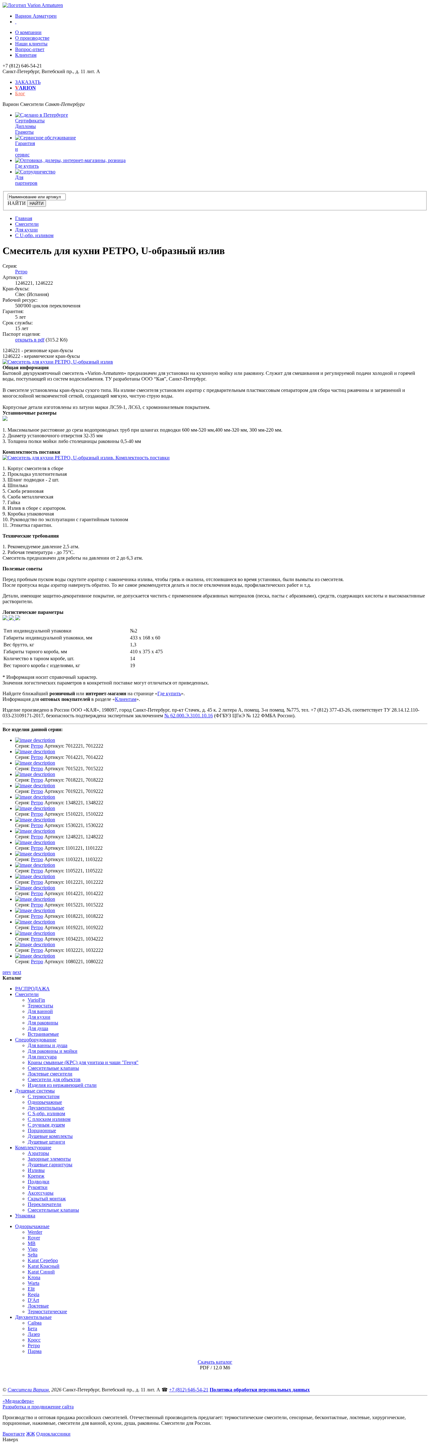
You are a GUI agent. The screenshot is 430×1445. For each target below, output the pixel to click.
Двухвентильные (46, 1107)
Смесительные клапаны (53, 1068)
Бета (32, 1328)
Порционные (42, 1130)
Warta (33, 1283)
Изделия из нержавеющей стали (62, 1085)
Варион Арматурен (36, 16)
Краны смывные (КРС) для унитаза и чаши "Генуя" (83, 1062)
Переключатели (44, 1204)
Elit (31, 1288)
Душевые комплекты (50, 1136)
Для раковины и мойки (52, 1051)
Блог (20, 93)
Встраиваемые (43, 1034)
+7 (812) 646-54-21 (188, 1389)
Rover (34, 1237)
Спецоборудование (35, 1039)
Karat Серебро (43, 1260)
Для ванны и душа (47, 1045)
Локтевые (38, 1305)
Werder (35, 1232)
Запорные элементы (49, 1159)
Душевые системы (35, 1090)
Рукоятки (38, 1187)
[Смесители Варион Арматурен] (33, 5)
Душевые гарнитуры (50, 1164)
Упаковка (25, 1215)
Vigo (32, 1249)
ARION (25, 87)
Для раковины (43, 1022)
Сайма (35, 1323)
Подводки (38, 1181)
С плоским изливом (49, 1119)
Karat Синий (41, 1271)
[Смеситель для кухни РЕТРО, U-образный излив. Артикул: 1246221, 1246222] (58, 361)
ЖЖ (30, 1433)
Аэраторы (38, 1153)
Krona (34, 1277)
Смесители (27, 994)
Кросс (34, 1340)
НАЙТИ (17, 203)
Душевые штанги (46, 1142)
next (17, 972)
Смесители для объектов (54, 1079)
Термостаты (40, 1005)
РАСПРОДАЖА (32, 988)
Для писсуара (42, 1056)
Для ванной (40, 1011)
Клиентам (26, 55)
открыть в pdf (29, 339)
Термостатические (47, 1311)
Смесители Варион (28, 1389)
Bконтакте (14, 1433)
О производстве (32, 38)
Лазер (34, 1334)
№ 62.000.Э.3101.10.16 (188, 715)
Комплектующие (33, 1147)
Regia (33, 1294)
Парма (35, 1351)
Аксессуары (41, 1193)
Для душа (38, 1028)
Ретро (21, 271)
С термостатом (43, 1096)
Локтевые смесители (50, 1073)
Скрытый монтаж (47, 1198)
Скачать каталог (215, 1362)
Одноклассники (53, 1433)
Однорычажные (45, 1102)
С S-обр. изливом (46, 1113)
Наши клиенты (31, 43)
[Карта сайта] (15, 21)
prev (7, 972)
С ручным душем (46, 1124)
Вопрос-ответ (29, 49)
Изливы (36, 1170)
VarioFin (36, 1000)
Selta (32, 1254)
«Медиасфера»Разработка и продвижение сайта (38, 1403)
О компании (28, 32)
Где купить (169, 693)
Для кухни (39, 1017)
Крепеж (36, 1176)
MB (32, 1243)
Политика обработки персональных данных (260, 1389)
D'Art (33, 1300)
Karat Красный (43, 1266)
